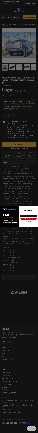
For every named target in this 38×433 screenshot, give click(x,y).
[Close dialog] (36, 207)
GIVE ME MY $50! (28, 218)
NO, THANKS (28, 221)
